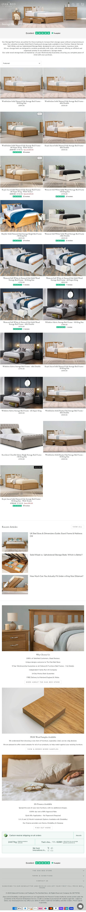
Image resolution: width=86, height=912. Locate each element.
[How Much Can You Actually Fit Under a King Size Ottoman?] (15, 584)
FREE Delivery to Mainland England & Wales (43, 677)
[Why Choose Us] (43, 628)
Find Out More (43, 828)
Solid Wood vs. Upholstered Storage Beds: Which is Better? (56, 555)
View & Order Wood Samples (43, 749)
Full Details (70, 666)
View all (77, 527)
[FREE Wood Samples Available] (43, 711)
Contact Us (42, 881)
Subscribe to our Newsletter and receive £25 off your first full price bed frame (42, 887)
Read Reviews (54, 658)
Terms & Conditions (42, 876)
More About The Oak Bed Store (43, 682)
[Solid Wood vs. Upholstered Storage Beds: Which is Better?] (15, 563)
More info (78, 835)
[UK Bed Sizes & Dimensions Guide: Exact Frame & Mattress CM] (15, 542)
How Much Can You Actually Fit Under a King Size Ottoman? (56, 576)
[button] (80, 906)
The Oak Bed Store (42, 871)
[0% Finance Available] (43, 778)
